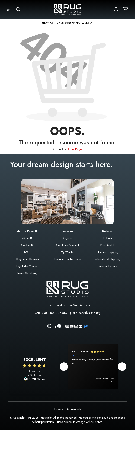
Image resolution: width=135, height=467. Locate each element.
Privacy (58, 409)
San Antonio (82, 305)
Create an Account (67, 245)
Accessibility (73, 409)
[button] (8, 9)
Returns (107, 238)
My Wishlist (67, 252)
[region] (93, 367)
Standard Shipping (107, 252)
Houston (50, 305)
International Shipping (107, 259)
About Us (27, 238)
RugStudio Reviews (27, 259)
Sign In (67, 238)
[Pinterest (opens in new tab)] (59, 327)
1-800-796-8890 (58, 313)
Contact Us (27, 245)
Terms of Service (107, 266)
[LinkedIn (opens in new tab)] (54, 326)
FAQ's (27, 252)
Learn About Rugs (27, 273)
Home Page (74, 149)
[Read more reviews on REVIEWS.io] (34, 379)
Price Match (107, 245)
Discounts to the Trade (67, 259)
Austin (64, 305)
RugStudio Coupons (28, 266)
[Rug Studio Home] (67, 9)
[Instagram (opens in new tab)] (49, 327)
